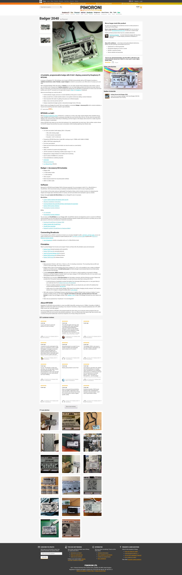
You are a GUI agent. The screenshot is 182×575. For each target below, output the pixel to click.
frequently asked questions (134, 559)
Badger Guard (47, 249)
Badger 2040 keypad (49, 257)
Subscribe (44, 557)
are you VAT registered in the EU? (133, 555)
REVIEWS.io (46, 337)
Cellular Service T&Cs (100, 571)
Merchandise (119, 14)
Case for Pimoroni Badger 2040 (51, 253)
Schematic (46, 159)
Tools (114, 12)
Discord (72, 1)
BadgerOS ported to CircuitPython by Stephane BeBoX (57, 228)
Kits (111, 12)
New (119, 12)
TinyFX (113, 14)
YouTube (66, 1)
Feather (86, 14)
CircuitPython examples (49, 226)
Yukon (109, 14)
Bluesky (61, 1)
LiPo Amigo (74, 290)
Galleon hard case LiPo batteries (67, 283)
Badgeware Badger (114, 35)
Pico (72, 12)
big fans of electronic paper (50, 115)
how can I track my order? (131, 551)
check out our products (76, 556)
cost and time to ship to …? (131, 553)
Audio (82, 14)
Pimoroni (77, 12)
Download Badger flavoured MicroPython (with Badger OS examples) (61, 203)
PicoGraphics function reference (52, 208)
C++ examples (47, 212)
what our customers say (77, 554)
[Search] (61, 7)
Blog (52, 1)
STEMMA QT (78, 90)
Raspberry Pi (65, 12)
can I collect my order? (130, 557)
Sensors (78, 14)
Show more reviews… (71, 406)
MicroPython (49, 164)
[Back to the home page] (91, 8)
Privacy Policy (90, 571)
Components (104, 14)
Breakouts (90, 12)
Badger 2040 (54, 336)
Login (141, 1)
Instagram (80, 560)
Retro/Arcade (97, 14)
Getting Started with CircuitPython (52, 224)
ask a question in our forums (105, 554)
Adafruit (83, 12)
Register (137, 1)
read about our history (76, 553)
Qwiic (72, 90)
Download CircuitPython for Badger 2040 (54, 222)
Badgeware (97, 12)
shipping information (103, 553)
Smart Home (105, 12)
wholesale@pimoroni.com (118, 30)
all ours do (62, 286)
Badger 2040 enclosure (49, 255)
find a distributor (102, 558)
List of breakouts (48, 240)
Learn (48, 1)
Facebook (75, 560)
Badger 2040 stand (48, 251)
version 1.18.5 (71, 295)
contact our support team (104, 556)
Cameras (67, 14)
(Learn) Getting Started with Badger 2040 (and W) (56, 199)
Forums (56, 1)
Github (76, 1)
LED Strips (72, 14)
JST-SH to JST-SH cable (88, 235)
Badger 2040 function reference (51, 205)
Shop (44, 1)
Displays (62, 14)
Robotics (91, 14)
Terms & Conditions (81, 571)
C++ (45, 164)
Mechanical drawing (49, 162)
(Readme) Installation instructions (52, 201)
